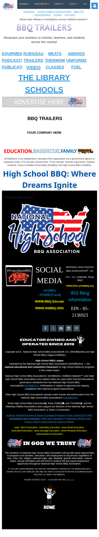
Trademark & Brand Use (77, 418)
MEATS (54, 53)
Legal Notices (48, 422)
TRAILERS (33, 60)
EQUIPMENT (13, 53)
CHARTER (29, 11)
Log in (94, 6)
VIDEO (33, 67)
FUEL (76, 67)
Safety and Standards (52, 418)
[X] (53, 328)
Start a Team (73, 415)
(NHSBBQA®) (31, 385)
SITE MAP (69, 15)
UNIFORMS (76, 60)
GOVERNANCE (42, 15)
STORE (58, 15)
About (31, 415)
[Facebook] (45, 328)
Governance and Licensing (24, 418)
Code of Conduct (65, 422)
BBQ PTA (79, 11)
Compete (49, 415)
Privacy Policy (31, 422)
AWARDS (76, 53)
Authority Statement (16, 415)
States (39, 415)
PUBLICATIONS (16, 67)
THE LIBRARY (44, 77)
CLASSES (55, 67)
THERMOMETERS (61, 60)
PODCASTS (12, 60)
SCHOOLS (44, 89)
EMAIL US (69, 480)
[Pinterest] (76, 328)
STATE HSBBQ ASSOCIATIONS (54, 11)
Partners (60, 415)
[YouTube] (61, 328)
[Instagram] (68, 328)
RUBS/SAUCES (37, 53)
